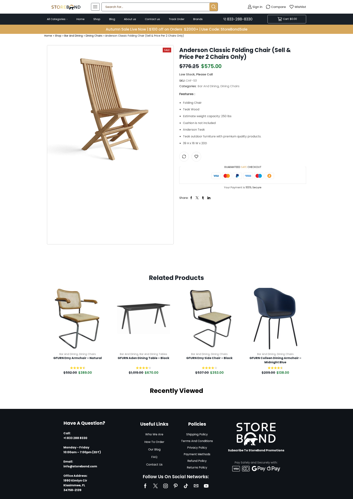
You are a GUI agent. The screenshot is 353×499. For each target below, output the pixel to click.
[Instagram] (165, 486)
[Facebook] (145, 486)
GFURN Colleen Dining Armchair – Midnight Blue (275, 360)
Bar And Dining (73, 36)
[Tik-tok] (185, 486)
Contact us (152, 19)
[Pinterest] (175, 486)
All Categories (56, 19)
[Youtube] (206, 486)
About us (130, 19)
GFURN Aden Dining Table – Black (143, 358)
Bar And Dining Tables (153, 354)
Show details (101, 325)
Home (80, 19)
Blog (112, 19)
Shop (96, 19)
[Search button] (213, 7)
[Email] (196, 486)
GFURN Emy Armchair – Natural (77, 358)
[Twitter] (155, 486)
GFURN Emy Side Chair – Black (209, 358)
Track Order (176, 19)
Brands (198, 19)
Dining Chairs (94, 36)
